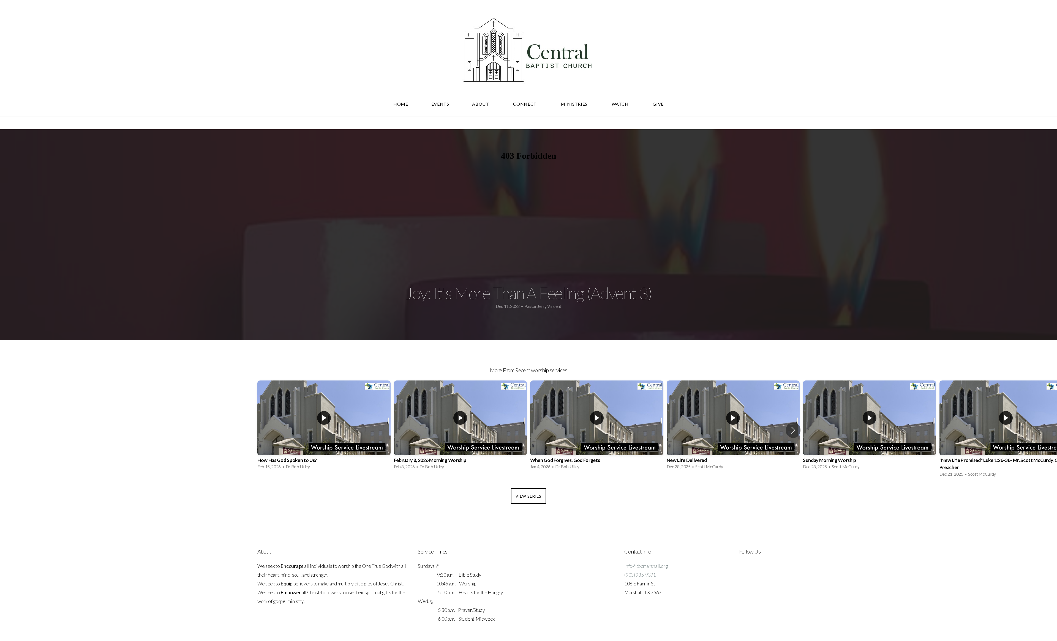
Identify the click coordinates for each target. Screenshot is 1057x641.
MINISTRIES (574, 103)
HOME (400, 103)
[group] (324, 426)
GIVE (658, 103)
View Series (528, 496)
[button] (793, 430)
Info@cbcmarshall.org (646, 566)
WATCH (621, 103)
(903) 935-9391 (640, 575)
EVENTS (440, 103)
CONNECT (525, 103)
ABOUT (481, 103)
